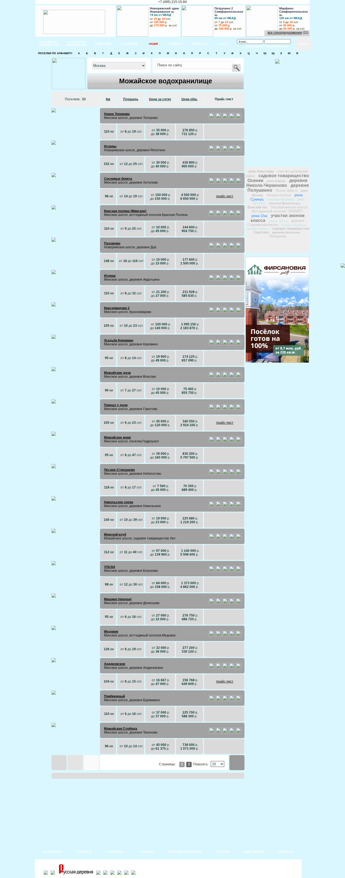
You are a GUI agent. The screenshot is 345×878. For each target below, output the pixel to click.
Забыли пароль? (276, 45)
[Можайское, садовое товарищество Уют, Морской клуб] (212, 538)
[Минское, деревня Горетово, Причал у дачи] (212, 409)
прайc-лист (224, 196)
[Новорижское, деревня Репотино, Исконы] (212, 150)
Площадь (130, 99)
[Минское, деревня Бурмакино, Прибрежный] (212, 700)
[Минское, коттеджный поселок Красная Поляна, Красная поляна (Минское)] (212, 215)
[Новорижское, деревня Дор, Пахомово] (212, 247)
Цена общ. (189, 99)
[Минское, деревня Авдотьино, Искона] (212, 279)
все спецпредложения (285, 33)
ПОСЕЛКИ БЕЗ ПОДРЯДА (49, 43)
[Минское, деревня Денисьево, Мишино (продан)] (212, 603)
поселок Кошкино (280, 199)
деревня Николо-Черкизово (277, 183)
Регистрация (254, 45)
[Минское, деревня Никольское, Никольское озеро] (212, 506)
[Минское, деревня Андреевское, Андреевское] (212, 668)
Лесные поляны (279, 195)
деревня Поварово (257, 229)
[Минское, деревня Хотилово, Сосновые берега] (212, 182)
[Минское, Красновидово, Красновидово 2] (212, 312)
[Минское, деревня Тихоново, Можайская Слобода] (212, 732)
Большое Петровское (294, 225)
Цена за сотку (160, 99)
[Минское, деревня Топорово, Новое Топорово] (212, 118)
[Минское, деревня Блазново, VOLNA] (212, 571)
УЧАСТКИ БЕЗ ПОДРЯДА (77, 43)
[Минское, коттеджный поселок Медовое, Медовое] (212, 635)
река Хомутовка (261, 171)
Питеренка (277, 236)
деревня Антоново (286, 232)
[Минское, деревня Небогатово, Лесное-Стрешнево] (212, 474)
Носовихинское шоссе (289, 207)
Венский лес (257, 207)
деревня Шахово (278, 221)
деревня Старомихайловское (275, 223)
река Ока (259, 216)
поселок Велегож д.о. (285, 203)
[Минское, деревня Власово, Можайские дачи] (212, 376)
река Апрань (276, 181)
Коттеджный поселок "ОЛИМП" (277, 211)
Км (108, 99)
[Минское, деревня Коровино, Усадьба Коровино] (212, 344)
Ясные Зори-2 (286, 190)
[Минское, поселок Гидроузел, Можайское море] (212, 441)
